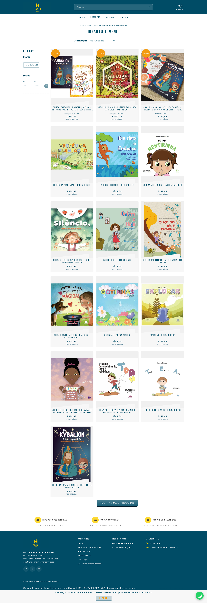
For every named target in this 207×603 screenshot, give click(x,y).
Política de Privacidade (122, 543)
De (24, 82)
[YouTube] (39, 569)
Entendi (103, 598)
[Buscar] (149, 7)
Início (82, 17)
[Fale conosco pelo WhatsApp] (200, 596)
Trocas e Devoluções (121, 547)
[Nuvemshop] (171, 589)
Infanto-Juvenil (92, 25)
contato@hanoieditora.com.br (164, 547)
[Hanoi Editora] (36, 543)
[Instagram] (26, 569)
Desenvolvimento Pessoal (90, 564)
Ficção (81, 543)
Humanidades (84, 551)
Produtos (95, 17)
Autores (110, 17)
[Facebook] (32, 569)
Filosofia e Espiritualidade (89, 547)
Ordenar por (80, 40)
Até (35, 82)
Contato (124, 17)
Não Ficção (83, 559)
